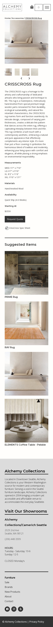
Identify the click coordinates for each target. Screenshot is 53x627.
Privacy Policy (36, 621)
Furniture (10, 577)
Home (7, 18)
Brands (9, 587)
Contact (9, 601)
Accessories (18, 18)
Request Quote (15, 219)
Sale (7, 582)
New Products (12, 591)
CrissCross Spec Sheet (19, 228)
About (8, 596)
